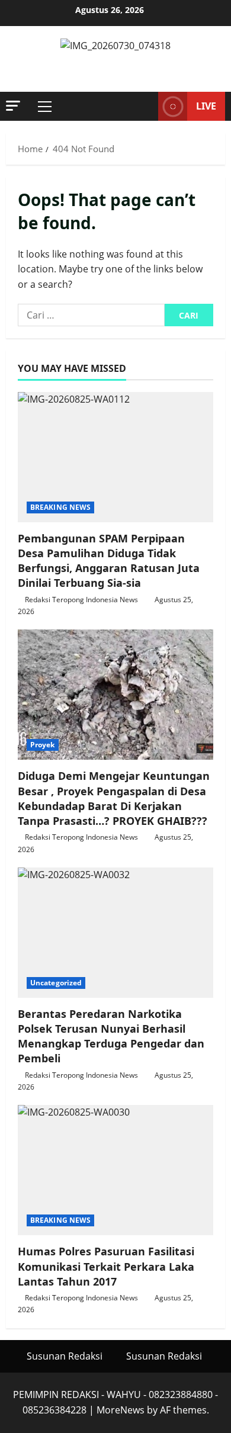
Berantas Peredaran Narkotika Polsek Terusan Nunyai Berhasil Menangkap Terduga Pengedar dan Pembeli (111, 1036)
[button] (13, 106)
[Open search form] (143, 106)
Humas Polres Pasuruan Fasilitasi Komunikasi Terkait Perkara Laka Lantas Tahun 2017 (106, 1266)
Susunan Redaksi (64, 1356)
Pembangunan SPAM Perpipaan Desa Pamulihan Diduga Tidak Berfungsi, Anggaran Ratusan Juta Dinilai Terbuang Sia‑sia (109, 560)
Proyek (42, 745)
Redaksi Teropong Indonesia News (81, 600)
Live (206, 106)
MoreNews (121, 1409)
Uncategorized (56, 983)
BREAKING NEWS (60, 507)
